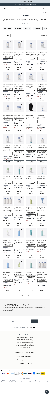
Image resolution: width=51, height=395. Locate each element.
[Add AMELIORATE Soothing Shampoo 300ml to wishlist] (10, 167)
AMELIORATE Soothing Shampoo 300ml (7, 178)
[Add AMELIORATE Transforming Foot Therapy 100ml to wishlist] (45, 73)
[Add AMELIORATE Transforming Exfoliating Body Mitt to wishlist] (33, 104)
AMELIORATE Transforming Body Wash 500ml (8, 84)
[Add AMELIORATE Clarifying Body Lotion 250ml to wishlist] (45, 167)
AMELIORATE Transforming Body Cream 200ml (19, 115)
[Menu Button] (1, 8)
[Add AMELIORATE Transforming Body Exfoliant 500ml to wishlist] (22, 73)
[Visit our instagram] (30, 327)
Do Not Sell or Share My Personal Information (25, 352)
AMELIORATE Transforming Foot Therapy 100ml (42, 84)
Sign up (35, 321)
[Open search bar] (5, 8)
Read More (25, 23)
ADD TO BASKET (8, 68)
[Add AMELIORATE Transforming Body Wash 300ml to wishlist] (10, 104)
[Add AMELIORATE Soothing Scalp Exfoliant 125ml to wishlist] (10, 229)
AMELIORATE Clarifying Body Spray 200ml (30, 272)
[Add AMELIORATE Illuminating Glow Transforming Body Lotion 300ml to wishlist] (33, 41)
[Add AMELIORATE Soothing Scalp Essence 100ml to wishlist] (22, 261)
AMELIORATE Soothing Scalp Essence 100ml (18, 272)
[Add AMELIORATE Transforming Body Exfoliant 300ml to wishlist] (45, 136)
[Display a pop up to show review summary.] (12, 59)
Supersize (18, 28)
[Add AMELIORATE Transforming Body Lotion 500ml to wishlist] (10, 41)
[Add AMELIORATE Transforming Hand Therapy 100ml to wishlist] (45, 104)
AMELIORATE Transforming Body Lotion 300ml (19, 147)
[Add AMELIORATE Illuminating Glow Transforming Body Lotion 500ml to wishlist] (10, 136)
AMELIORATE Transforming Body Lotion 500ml (8, 52)
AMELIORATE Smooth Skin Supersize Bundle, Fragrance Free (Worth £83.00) (42, 274)
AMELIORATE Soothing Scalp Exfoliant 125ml (7, 240)
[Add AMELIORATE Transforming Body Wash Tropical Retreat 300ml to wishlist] (45, 41)
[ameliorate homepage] (25, 8)
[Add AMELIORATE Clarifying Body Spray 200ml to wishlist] (33, 261)
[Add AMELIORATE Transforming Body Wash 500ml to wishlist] (10, 73)
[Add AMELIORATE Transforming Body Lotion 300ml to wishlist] (22, 136)
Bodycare (27, 28)
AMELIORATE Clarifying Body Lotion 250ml (41, 178)
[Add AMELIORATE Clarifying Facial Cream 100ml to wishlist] (33, 229)
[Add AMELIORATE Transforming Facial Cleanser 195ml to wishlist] (22, 229)
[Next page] (28, 295)
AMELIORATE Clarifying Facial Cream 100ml (30, 240)
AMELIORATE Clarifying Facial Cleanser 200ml (18, 178)
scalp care (18, 307)
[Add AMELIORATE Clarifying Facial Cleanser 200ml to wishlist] (22, 167)
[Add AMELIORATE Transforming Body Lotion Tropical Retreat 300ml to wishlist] (33, 73)
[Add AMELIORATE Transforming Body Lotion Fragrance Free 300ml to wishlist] (22, 197)
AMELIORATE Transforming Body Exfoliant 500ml (19, 84)
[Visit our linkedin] (34, 327)
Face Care (37, 28)
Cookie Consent (25, 350)
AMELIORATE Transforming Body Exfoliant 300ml (42, 147)
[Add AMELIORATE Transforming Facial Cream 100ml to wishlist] (45, 197)
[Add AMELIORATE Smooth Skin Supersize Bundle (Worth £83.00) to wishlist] (10, 197)
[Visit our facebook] (27, 327)
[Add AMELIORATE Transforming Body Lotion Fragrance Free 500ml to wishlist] (22, 41)
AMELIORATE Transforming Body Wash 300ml (8, 115)
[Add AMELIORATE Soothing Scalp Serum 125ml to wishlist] (33, 197)
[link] (43, 8)
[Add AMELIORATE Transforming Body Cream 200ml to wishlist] (22, 104)
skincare (7, 307)
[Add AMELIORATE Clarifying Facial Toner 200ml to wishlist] (45, 229)
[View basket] (47, 8)
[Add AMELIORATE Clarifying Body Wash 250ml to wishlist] (33, 136)
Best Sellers (7, 28)
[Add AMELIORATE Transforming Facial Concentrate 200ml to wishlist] (10, 261)
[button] (47, 391)
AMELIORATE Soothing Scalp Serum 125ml (30, 209)
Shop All (25, 16)
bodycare (11, 307)
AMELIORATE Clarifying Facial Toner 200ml (41, 240)
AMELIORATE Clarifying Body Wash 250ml (30, 147)
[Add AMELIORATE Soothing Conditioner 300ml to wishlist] (33, 167)
